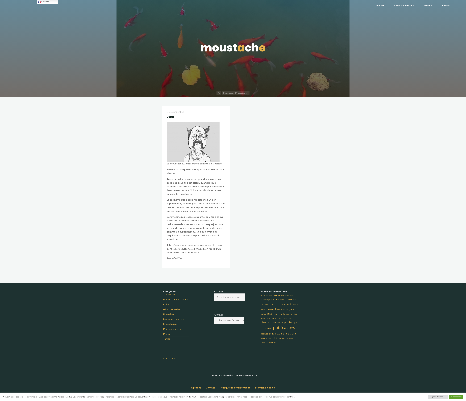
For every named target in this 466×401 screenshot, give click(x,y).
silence (263, 338)
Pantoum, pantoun (173, 319)
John (170, 117)
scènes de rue (268, 333)
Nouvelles (168, 314)
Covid (289, 300)
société (268, 338)
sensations (289, 333)
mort (279, 318)
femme (264, 309)
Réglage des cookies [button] (437, 397)
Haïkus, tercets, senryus (176, 299)
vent (275, 342)
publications (284, 328)
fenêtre (271, 309)
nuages (285, 318)
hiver (270, 313)
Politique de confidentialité (235, 387)
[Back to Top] (456, 391)
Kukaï (166, 304)
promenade (266, 328)
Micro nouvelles (175, 112)
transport (269, 342)
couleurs (281, 299)
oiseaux (265, 322)
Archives (218, 291)
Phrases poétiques (173, 329)
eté (289, 304)
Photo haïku (170, 324)
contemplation (268, 299)
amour (264, 295)
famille (295, 305)
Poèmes (167, 334)
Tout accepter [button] (456, 397)
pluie (273, 322)
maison (268, 318)
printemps (290, 322)
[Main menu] (458, 6)
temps (263, 342)
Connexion (169, 358)
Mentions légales (265, 387)
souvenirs (290, 338)
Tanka (166, 339)
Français (45, 2)
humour (286, 314)
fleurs (278, 309)
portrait (280, 322)
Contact (210, 387)
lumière (294, 314)
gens (291, 309)
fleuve (285, 309)
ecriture (265, 304)
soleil (274, 338)
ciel (282, 296)
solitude (282, 338)
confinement (289, 296)
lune (263, 318)
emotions (279, 304)
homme (278, 314)
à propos (196, 387)
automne (274, 295)
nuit (289, 318)
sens (278, 334)
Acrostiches (169, 294)
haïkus (263, 314)
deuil (294, 300)
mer (274, 318)
